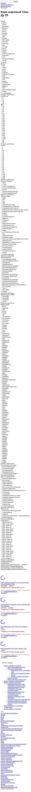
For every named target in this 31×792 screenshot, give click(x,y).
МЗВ (2, 741)
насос (2, 773)
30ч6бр (3, 715)
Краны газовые (12, 678)
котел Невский (5, 767)
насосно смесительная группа (10, 775)
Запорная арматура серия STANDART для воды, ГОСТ (17, 685)
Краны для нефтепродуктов (16, 667)
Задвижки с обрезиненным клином (12, 725)
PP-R (2, 716)
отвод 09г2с (4, 778)
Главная (3, 3)
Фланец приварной (7, 747)
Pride (2, 718)
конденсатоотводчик (7, 765)
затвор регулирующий (8, 756)
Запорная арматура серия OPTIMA (19, 699)
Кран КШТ (4, 739)
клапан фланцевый (7, 764)
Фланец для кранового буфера (10, 745)
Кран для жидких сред (15, 669)
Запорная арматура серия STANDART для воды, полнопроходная (16, 689)
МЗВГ (2, 742)
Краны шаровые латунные (12, 682)
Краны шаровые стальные (12, 665)
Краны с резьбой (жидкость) (20, 676)
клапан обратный (6, 759)
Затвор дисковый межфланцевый (11, 728)
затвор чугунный (6, 758)
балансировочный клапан (9, 753)
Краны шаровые (6, 6)
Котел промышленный (8, 738)
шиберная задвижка (7, 785)
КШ (2, 732)
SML (2, 719)
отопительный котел (7, 779)
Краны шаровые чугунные (12, 709)
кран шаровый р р (6, 770)
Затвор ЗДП (4, 727)
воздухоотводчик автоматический (11, 755)
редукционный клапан (8, 782)
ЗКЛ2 (2, 724)
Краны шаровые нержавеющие (14, 681)
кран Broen (4, 768)
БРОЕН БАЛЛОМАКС (8, 721)
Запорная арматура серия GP (17, 701)
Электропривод (6, 750)
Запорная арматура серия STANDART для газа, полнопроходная (16, 693)
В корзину (4, 593)
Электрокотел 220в (7, 748)
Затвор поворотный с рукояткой (11, 730)
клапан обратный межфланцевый (11, 761)
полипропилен (5, 781)
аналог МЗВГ (5, 752)
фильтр (3, 784)
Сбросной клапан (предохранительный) (13, 744)
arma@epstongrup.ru (10, 591)
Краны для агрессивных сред (17, 679)
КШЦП (3, 733)
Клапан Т (4, 736)
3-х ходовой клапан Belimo (9, 713)
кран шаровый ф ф (7, 772)
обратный (4, 776)
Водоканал (4, 722)
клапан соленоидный (7, 762)
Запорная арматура (7, 4)
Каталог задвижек (6, 735)
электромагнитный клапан (9, 787)
